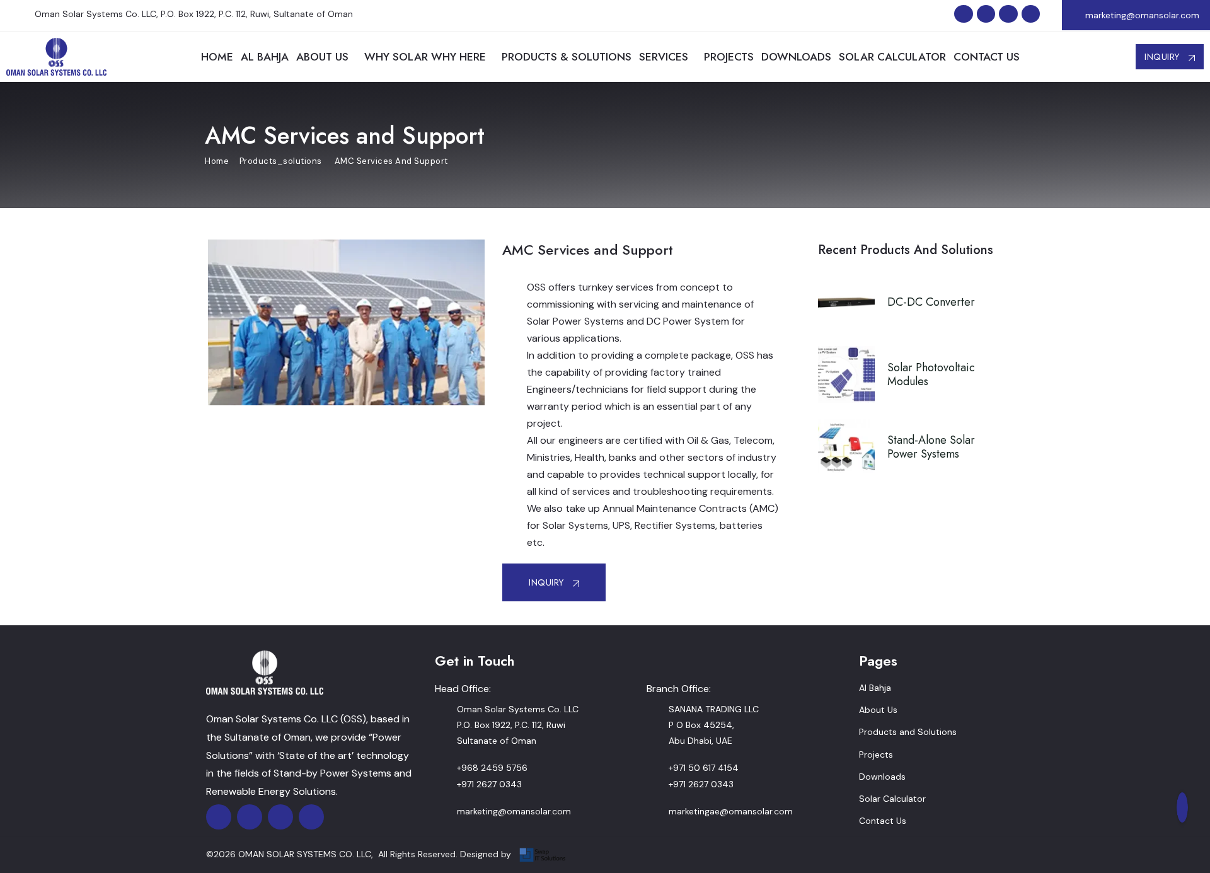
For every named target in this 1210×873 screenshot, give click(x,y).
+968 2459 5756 (492, 767)
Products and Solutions (908, 731)
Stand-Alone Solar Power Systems (931, 447)
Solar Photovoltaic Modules (931, 374)
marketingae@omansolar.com (731, 811)
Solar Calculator (892, 798)
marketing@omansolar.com (1142, 15)
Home (217, 161)
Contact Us (882, 820)
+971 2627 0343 (489, 784)
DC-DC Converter (931, 302)
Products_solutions (280, 161)
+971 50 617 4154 (704, 767)
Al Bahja (875, 687)
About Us (878, 709)
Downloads (882, 776)
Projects (876, 754)
